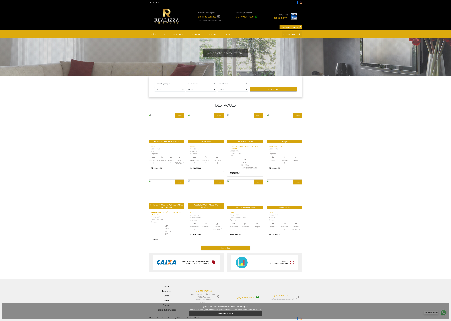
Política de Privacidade (252, 309)
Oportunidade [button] (195, 34)
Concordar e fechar (225, 313)
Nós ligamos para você (291, 27)
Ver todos (225, 248)
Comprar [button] (177, 34)
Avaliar (212, 34)
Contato (226, 34)
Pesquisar (273, 89)
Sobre (165, 34)
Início (154, 34)
